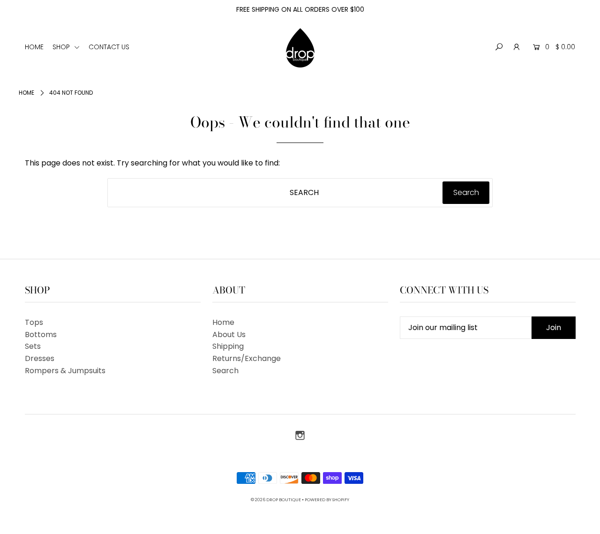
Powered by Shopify (327, 499)
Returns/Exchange (246, 358)
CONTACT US (109, 47)
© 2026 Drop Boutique (276, 499)
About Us (229, 334)
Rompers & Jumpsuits (65, 370)
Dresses (39, 358)
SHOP (62, 47)
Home (26, 93)
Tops (34, 322)
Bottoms (41, 334)
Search (225, 370)
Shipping (228, 346)
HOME (34, 47)
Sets (33, 346)
